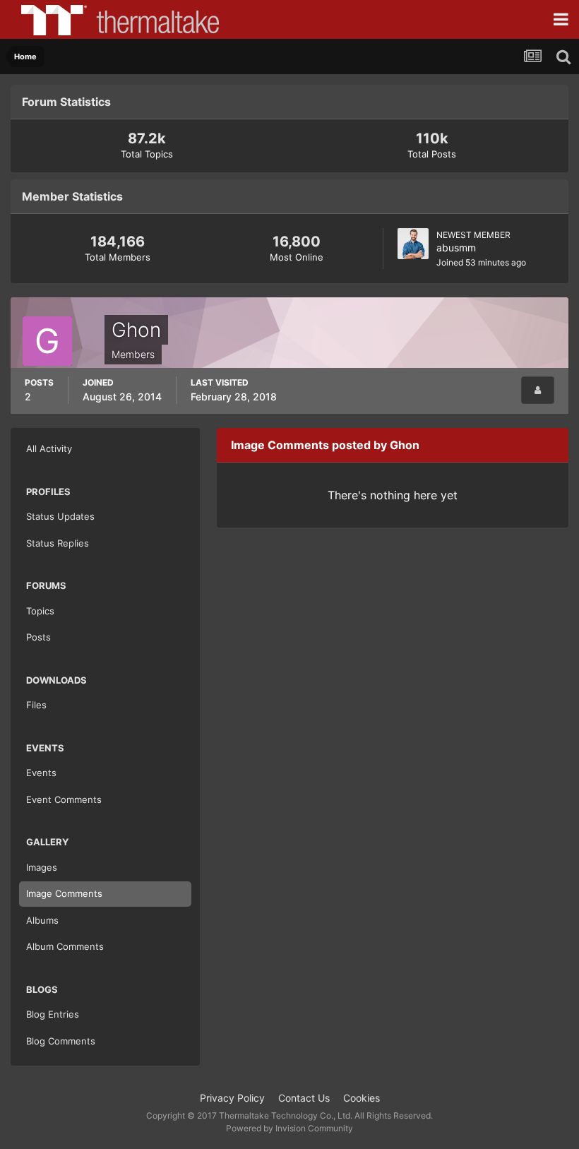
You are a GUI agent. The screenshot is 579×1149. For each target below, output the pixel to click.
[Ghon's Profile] (537, 390)
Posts (38, 637)
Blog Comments (60, 1041)
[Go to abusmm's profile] (413, 243)
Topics (40, 611)
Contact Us (304, 1098)
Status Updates (60, 516)
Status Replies (57, 543)
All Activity (49, 448)
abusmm (456, 248)
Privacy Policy (232, 1098)
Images (41, 867)
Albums (42, 920)
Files (36, 704)
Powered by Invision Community (289, 1128)
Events (41, 772)
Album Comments (65, 946)
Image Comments (64, 893)
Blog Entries (52, 1014)
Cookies (361, 1098)
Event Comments (64, 799)
